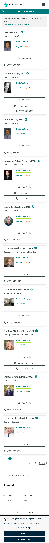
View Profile (26, 58)
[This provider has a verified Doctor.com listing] (21, 32)
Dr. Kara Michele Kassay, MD (19, 331)
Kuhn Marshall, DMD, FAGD (19, 376)
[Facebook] (4, 485)
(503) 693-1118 (14, 281)
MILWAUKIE (26, 24)
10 (34, 463)
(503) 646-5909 (26, 111)
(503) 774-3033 (14, 239)
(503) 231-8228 (14, 409)
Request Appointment (26, 106)
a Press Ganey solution (16, 475)
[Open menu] (43, 4)
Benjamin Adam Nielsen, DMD (20, 161)
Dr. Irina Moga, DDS (14, 73)
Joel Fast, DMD (12, 32)
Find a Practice (8, 500)
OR (18, 24)
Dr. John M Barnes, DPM (17, 289)
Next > (42, 463)
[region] (24, 529)
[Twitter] (12, 485)
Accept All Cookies (24, 539)
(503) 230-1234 (26, 198)
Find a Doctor (9, 24)
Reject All (24, 533)
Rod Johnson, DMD (14, 119)
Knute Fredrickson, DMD (17, 206)
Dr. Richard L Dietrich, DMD (19, 418)
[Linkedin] (8, 485)
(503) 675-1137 (26, 368)
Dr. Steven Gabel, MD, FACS (18, 248)
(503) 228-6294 (14, 451)
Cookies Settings (24, 528)
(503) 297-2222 (14, 322)
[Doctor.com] (13, 4)
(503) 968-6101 (14, 65)
